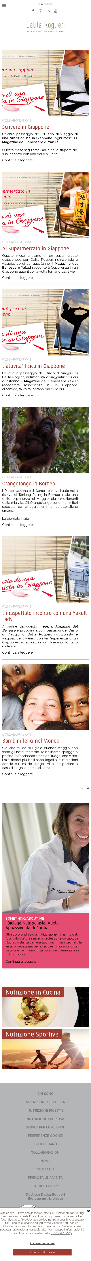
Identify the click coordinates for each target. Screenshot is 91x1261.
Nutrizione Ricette (45, 1111)
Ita (40, 4)
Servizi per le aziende (45, 1127)
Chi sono (45, 1094)
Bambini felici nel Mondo (30, 741)
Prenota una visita (45, 1178)
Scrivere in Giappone (25, 127)
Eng (48, 4)
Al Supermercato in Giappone (35, 248)
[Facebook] (33, 10)
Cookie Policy (45, 1186)
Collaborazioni (45, 1152)
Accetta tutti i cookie (42, 1252)
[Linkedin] (48, 10)
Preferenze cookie (45, 1136)
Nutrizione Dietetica (45, 1102)
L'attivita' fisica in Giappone (33, 366)
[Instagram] (40, 10)
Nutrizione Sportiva (45, 1119)
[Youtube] (55, 10)
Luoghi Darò (45, 1144)
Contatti (45, 1169)
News (45, 1161)
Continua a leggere (17, 160)
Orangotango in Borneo (28, 483)
